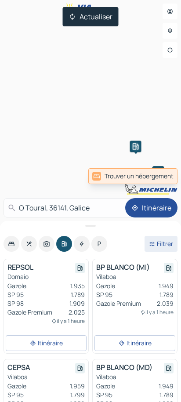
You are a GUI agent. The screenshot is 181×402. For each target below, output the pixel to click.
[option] (11, 244)
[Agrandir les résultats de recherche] (90, 226)
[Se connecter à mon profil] (170, 11)
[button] (135, 146)
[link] (132, 176)
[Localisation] (170, 50)
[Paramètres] (170, 31)
